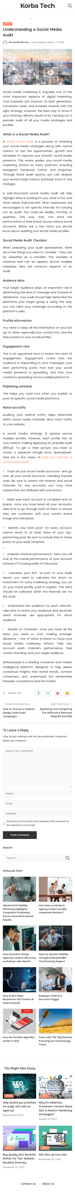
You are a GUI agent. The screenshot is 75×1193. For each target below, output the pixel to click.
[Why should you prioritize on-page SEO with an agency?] (19, 1086)
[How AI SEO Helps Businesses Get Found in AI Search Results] (19, 979)
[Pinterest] (58, 693)
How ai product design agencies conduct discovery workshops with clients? (19, 958)
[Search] (70, 6)
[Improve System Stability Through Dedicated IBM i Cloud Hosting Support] (55, 938)
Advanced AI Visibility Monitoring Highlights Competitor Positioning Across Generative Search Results (18, 912)
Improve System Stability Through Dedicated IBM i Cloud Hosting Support (53, 958)
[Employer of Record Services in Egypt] (55, 979)
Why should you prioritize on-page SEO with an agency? (19, 1106)
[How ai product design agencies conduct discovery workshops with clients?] (19, 938)
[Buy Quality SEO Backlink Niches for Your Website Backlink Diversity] (19, 1138)
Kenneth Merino (19, 42)
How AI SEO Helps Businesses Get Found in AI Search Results (18, 999)
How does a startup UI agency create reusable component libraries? (53, 909)
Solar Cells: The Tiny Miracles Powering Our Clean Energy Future (55, 1041)
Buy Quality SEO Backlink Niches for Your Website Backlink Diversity (19, 1158)
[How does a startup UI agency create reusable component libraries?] (55, 889)
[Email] (67, 693)
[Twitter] (48, 693)
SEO (7, 24)
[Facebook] (38, 693)
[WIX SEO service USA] (55, 1138)
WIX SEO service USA (53, 1154)
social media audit (20, 141)
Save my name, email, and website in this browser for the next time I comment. (38, 823)
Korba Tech (37, 5)
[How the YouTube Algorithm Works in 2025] (19, 1021)
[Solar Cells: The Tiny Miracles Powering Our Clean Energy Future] (55, 1021)
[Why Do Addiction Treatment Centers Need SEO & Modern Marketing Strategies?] (55, 1086)
